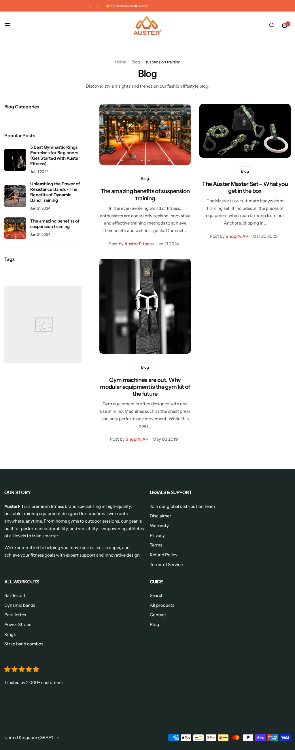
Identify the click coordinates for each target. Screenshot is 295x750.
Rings (10, 634)
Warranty (159, 525)
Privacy (157, 535)
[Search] (271, 25)
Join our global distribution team (182, 506)
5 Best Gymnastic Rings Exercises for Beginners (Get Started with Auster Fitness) (55, 155)
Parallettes (15, 614)
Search (157, 595)
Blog (136, 62)
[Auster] (147, 25)
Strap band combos (23, 644)
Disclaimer (160, 516)
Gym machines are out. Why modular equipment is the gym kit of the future (145, 386)
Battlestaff (14, 595)
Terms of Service (166, 564)
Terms (156, 545)
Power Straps (17, 624)
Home (120, 62)
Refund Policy (163, 554)
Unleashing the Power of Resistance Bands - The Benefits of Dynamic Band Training (55, 192)
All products (162, 605)
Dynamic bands (19, 605)
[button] (90, 6)
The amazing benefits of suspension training (145, 194)
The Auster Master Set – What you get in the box (245, 187)
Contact (158, 614)
